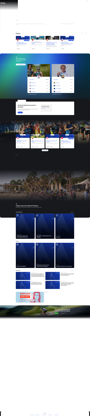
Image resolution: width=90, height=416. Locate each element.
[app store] (44, 109)
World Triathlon (3, 3)
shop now (56, 313)
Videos (20, 234)
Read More (18, 20)
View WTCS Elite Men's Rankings (32, 94)
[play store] (48, 109)
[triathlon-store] (25, 310)
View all (71, 212)
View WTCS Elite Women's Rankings (56, 94)
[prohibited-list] (59, 297)
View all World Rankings (20, 64)
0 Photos (37, 263)
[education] (33, 160)
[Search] (89, 3)
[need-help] (30, 297)
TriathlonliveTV (44, 107)
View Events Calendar (45, 150)
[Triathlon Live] (86, 0)
